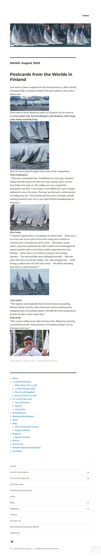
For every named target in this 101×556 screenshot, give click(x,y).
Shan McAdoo (15, 361)
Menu (85, 15)
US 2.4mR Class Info (22, 399)
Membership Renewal (23, 416)
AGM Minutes (19, 413)
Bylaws (18, 406)
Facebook (17, 451)
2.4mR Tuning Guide (25, 388)
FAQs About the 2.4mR (26, 385)
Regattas (16, 433)
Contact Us (17, 444)
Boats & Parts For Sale (25, 395)
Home (15, 378)
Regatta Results (22, 430)
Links (15, 420)
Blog (14, 423)
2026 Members (22, 402)
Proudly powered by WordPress (46, 549)
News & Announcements (47, 361)
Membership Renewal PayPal (26, 447)
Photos (15, 440)
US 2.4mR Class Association (21, 549)
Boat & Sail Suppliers (25, 392)
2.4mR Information (21, 381)
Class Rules (20, 409)
